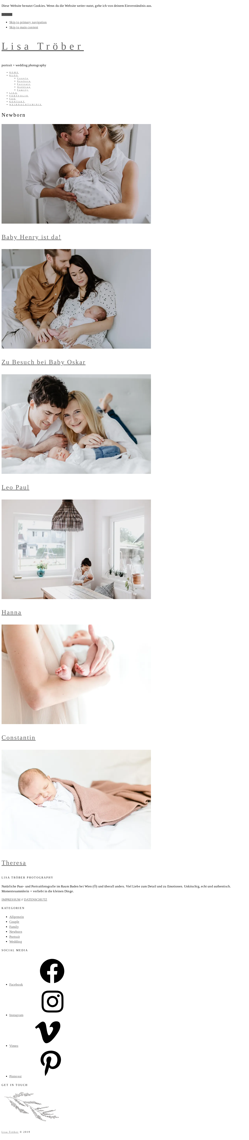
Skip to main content (23, 27)
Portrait (14, 937)
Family (14, 927)
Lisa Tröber (43, 46)
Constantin (19, 737)
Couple (14, 922)
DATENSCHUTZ (35, 899)
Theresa (14, 862)
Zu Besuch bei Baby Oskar (44, 362)
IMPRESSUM (11, 899)
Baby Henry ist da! (31, 237)
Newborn (15, 932)
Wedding (15, 941)
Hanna (12, 612)
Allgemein (16, 917)
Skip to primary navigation (28, 22)
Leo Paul (15, 487)
